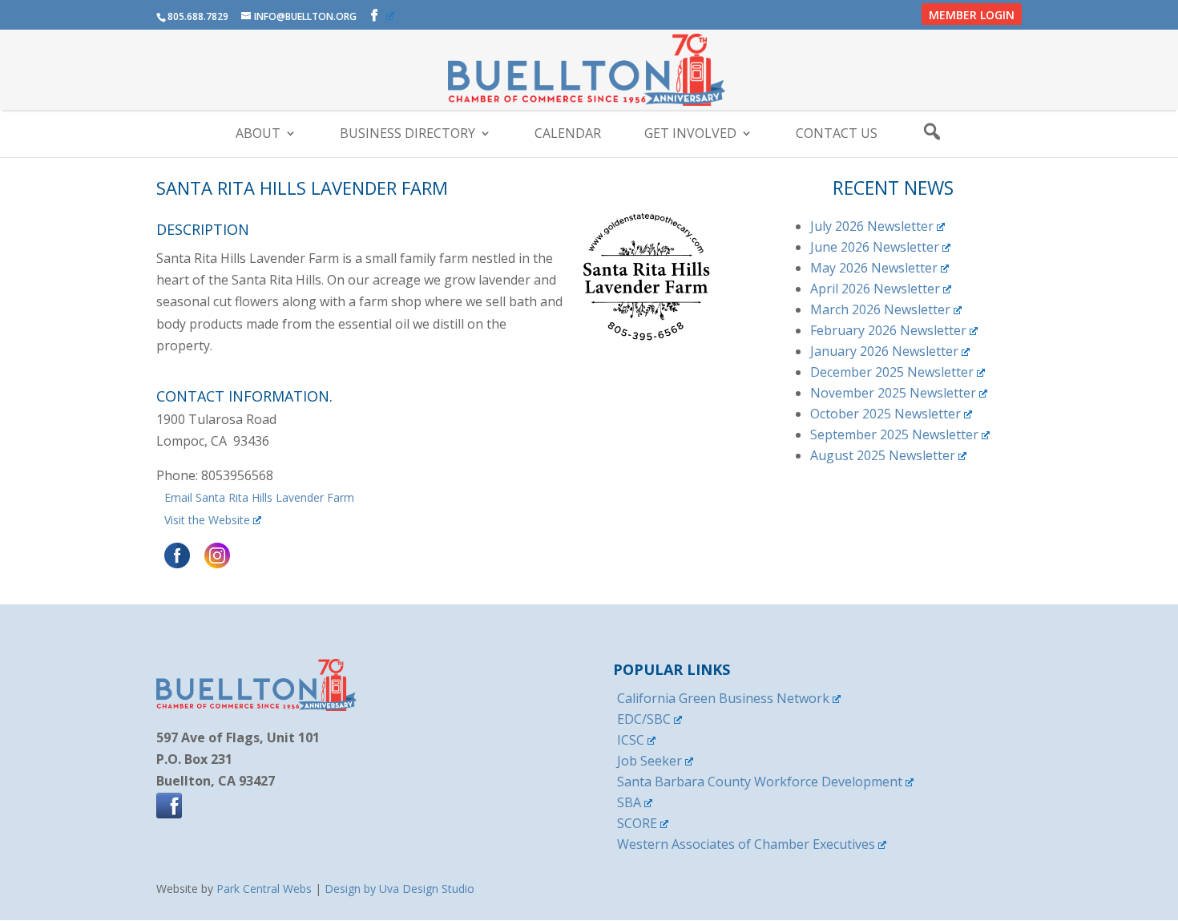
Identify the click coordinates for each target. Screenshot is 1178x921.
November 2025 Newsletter (893, 393)
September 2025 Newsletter (894, 434)
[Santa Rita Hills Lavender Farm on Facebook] (174, 564)
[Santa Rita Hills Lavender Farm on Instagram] (214, 564)
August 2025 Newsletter (882, 455)
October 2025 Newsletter (885, 413)
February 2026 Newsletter (888, 330)
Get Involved (690, 134)
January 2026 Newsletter (884, 351)
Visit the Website (207, 519)
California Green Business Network (723, 698)
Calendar (568, 134)
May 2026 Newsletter (874, 268)
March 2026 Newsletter (880, 309)
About (258, 134)
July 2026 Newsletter (872, 226)
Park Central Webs (264, 888)
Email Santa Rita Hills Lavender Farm (259, 497)
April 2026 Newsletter (875, 288)
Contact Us (836, 134)
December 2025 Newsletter (892, 372)
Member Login (972, 14)
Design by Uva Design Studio (399, 888)
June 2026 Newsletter (874, 247)
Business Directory (407, 134)
